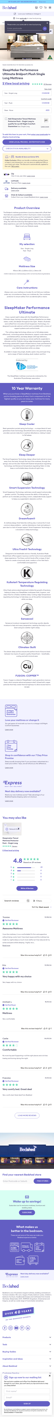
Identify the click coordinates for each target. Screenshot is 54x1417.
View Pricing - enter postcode (27, 142)
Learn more (45, 126)
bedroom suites (38, 1295)
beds (31, 1295)
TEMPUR (26, 1299)
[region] (26, 867)
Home (4, 22)
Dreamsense (42, 1299)
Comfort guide (46, 99)
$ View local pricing (16, 83)
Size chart (47, 89)
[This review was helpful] (44, 955)
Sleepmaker (14, 1299)
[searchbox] (14, 901)
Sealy (7, 1299)
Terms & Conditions (8, 1412)
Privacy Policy (19, 1412)
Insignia (5, 1301)
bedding (38, 1293)
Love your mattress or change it (29, 14)
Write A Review (27, 888)
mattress (31, 1293)
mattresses (37, 1297)
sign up (27, 1404)
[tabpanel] (27, 43)
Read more (6, 945)
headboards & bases (23, 1297)
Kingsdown (33, 1299)
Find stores (42, 1181)
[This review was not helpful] (49, 955)
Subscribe (27, 1212)
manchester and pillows (35, 1301)
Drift (20, 1299)
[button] (50, 30)
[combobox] (41, 907)
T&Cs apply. (15, 166)
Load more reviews (27, 1115)
